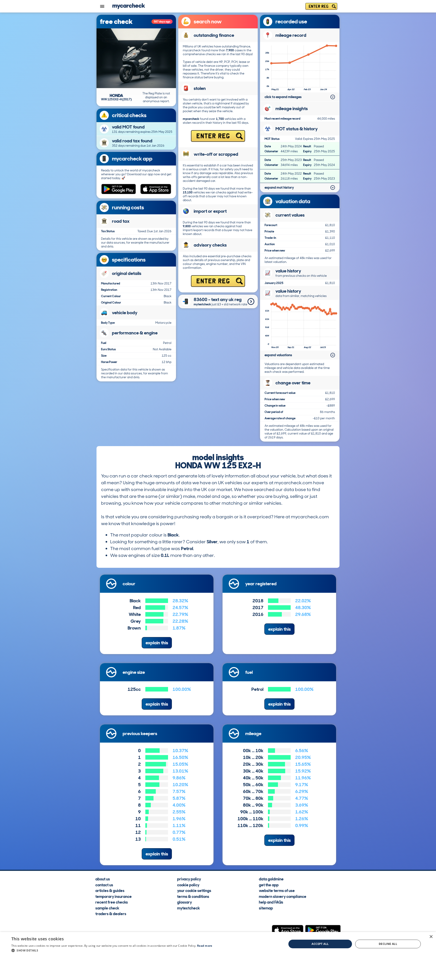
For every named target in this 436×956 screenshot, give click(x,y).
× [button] (431, 937)
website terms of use (277, 890)
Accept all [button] (320, 944)
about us (102, 879)
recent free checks (111, 902)
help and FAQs (271, 902)
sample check (107, 908)
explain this (157, 643)
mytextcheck (188, 908)
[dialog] (218, 944)
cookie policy (188, 884)
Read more (204, 946)
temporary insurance (113, 896)
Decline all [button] (388, 944)
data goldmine (271, 879)
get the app (269, 884)
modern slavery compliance (282, 896)
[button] (111, 950)
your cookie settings (194, 890)
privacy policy (189, 879)
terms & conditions (193, 896)
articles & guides (109, 890)
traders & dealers (110, 913)
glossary (184, 902)
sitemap (266, 908)
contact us (104, 884)
